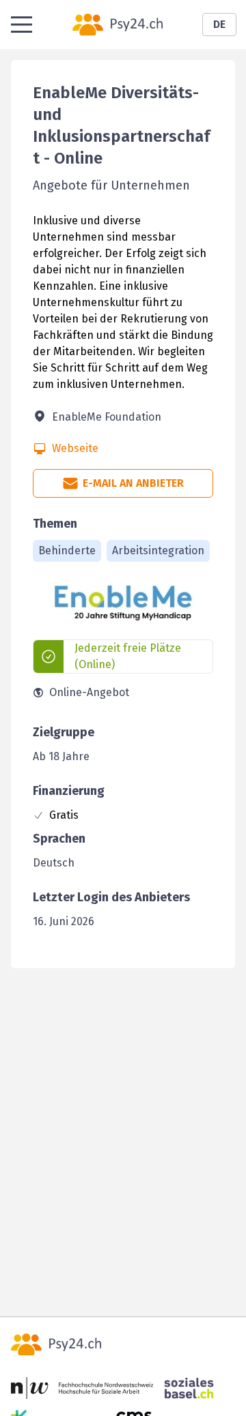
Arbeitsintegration (158, 550)
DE (219, 24)
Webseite (75, 448)
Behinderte (67, 550)
